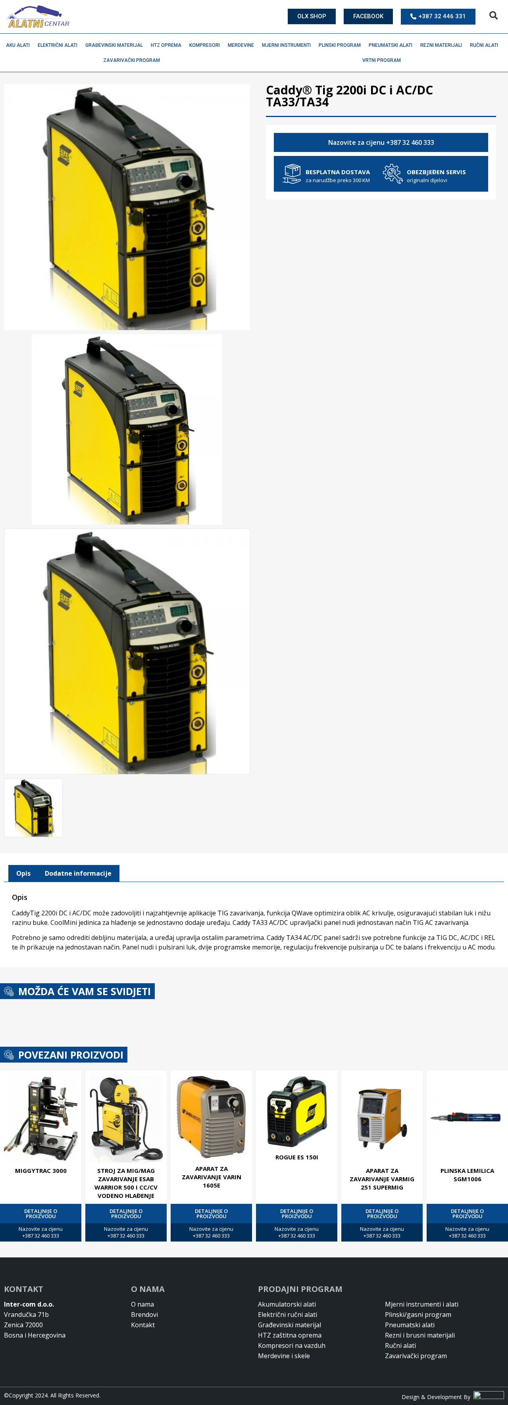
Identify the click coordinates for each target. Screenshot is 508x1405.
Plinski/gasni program (418, 1314)
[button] (493, 15)
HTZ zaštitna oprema (289, 1335)
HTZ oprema (166, 45)
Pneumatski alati (390, 45)
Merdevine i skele (284, 1355)
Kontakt (143, 1324)
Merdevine (241, 45)
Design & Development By (437, 1397)
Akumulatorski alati (287, 1304)
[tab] (23, 873)
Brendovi (144, 1314)
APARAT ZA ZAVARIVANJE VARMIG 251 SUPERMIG (382, 1179)
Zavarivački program (131, 60)
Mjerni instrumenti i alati (421, 1304)
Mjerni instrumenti (286, 45)
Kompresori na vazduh (291, 1345)
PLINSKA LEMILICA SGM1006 (467, 1175)
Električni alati (57, 45)
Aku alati (18, 45)
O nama (142, 1304)
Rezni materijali (441, 45)
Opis (23, 873)
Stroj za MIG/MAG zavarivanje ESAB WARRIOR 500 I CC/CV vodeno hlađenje (126, 1183)
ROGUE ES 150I (296, 1157)
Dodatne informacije (78, 873)
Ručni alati (484, 45)
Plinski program (340, 45)
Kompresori (204, 45)
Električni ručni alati (287, 1314)
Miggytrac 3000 (41, 1170)
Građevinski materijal (114, 45)
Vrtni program (381, 60)
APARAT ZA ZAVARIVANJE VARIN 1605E (211, 1177)
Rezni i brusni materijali (420, 1335)
